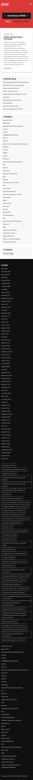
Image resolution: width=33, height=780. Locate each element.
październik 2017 (6, 375)
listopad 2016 (5, 387)
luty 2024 (4, 319)
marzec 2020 (5, 355)
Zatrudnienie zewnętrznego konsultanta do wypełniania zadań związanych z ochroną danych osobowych (15, 615)
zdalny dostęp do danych (10, 621)
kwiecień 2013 (6, 435)
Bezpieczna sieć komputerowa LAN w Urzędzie (16, 502)
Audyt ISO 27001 (8, 120)
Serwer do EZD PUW (8, 588)
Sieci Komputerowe (8, 215)
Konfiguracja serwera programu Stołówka (14, 553)
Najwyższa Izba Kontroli (10, 173)
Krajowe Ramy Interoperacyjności (13, 162)
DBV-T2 (5, 138)
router (23, 580)
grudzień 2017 (5, 372)
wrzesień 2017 (6, 378)
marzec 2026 (5, 274)
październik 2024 (6, 298)
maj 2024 (4, 310)
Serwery (5, 209)
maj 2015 (4, 402)
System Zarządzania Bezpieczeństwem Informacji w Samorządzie (16, 597)
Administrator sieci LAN (9, 473)
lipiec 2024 (4, 304)
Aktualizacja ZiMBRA (8, 490)
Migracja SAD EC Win (8, 565)
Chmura (5, 129)
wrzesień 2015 (6, 393)
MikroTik (5, 167)
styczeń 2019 (5, 363)
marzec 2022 (5, 343)
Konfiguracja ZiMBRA (8, 557)
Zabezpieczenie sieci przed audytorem (13, 609)
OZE (4, 185)
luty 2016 (4, 390)
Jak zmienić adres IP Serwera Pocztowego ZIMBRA (14, 544)
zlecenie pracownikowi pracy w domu (13, 640)
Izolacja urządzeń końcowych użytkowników (15, 531)
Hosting (5, 150)
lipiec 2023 (4, 322)
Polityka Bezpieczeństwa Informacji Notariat (16, 82)
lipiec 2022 (4, 334)
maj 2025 (4, 289)
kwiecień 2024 (6, 313)
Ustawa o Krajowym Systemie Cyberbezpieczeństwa (11, 240)
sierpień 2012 (5, 455)
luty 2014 (4, 426)
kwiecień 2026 (6, 271)
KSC (4, 165)
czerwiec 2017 (6, 381)
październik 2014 (6, 414)
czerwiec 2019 (6, 357)
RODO (5, 200)
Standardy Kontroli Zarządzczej (12, 221)
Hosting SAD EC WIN (23, 518)
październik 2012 (6, 450)
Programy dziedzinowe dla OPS (12, 194)
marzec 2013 (5, 438)
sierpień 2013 (5, 432)
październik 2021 (6, 352)
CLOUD (5, 132)
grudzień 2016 (5, 384)
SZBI (4, 227)
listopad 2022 (5, 328)
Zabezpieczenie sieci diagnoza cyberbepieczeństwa (11, 604)
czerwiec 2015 (6, 399)
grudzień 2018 (5, 366)
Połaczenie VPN (24, 576)
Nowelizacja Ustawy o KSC (11, 182)
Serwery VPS (6, 212)
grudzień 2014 (5, 411)
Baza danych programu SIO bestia (12, 498)
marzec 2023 (5, 325)
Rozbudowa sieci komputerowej (11, 584)
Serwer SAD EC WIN (23, 588)
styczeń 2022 (5, 346)
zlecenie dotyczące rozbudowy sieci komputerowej (13, 635)
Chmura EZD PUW (23, 506)
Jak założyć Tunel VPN (9, 539)
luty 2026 (4, 277)
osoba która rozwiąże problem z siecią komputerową (14, 571)
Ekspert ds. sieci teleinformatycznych (13, 514)
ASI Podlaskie (6, 494)
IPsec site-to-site (7, 527)
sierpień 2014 (5, 420)
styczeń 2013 (5, 441)
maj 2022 (4, 337)
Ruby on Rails (7, 203)
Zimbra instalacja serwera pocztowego (13, 38)
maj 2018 (4, 369)
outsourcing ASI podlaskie (10, 576)
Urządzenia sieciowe (9, 233)
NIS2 (4, 176)
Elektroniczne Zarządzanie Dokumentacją (15, 144)
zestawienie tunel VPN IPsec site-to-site (14, 625)
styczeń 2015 (5, 408)
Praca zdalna (7, 188)
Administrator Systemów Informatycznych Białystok (14, 479)
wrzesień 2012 (6, 452)
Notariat (5, 179)
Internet (5, 156)
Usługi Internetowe (8, 236)
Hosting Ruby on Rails (9, 518)
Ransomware (7, 197)
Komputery (6, 159)
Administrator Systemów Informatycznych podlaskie (14, 485)
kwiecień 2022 (6, 340)
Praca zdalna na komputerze (11, 580)
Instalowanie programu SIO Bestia (12, 523)
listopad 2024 (5, 295)
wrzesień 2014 (6, 417)
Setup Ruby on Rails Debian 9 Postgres (13, 592)
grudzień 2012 (5, 444)
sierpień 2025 (5, 283)
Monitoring (6, 170)
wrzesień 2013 (6, 429)
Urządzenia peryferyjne (10, 230)
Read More (7, 68)
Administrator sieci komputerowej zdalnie (14, 469)
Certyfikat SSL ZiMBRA (9, 506)
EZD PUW (6, 147)
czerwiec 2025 (6, 286)
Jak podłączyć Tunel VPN (9, 535)
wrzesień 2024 (6, 301)
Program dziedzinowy (9, 191)
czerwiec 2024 (6, 307)
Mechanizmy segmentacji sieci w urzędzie (14, 561)
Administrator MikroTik (9, 465)
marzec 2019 (5, 360)
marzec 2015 (5, 405)
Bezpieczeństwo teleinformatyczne (13, 126)
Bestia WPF (6, 123)
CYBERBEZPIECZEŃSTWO (10, 135)
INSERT (5, 153)
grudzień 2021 (5, 349)
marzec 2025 (5, 292)
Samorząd (6, 206)
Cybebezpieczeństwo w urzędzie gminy (14, 510)
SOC (4, 218)
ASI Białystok (20, 490)
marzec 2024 (5, 316)
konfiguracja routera (8, 549)
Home (8, 21)
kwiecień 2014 (6, 423)
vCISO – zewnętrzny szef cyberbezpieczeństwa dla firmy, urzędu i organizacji (14, 94)
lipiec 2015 (4, 396)
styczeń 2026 (5, 280)
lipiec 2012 (4, 458)
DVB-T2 (5, 141)
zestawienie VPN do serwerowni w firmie (14, 629)
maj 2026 (4, 268)
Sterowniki (6, 224)
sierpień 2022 (5, 331)
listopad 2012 (5, 447)
